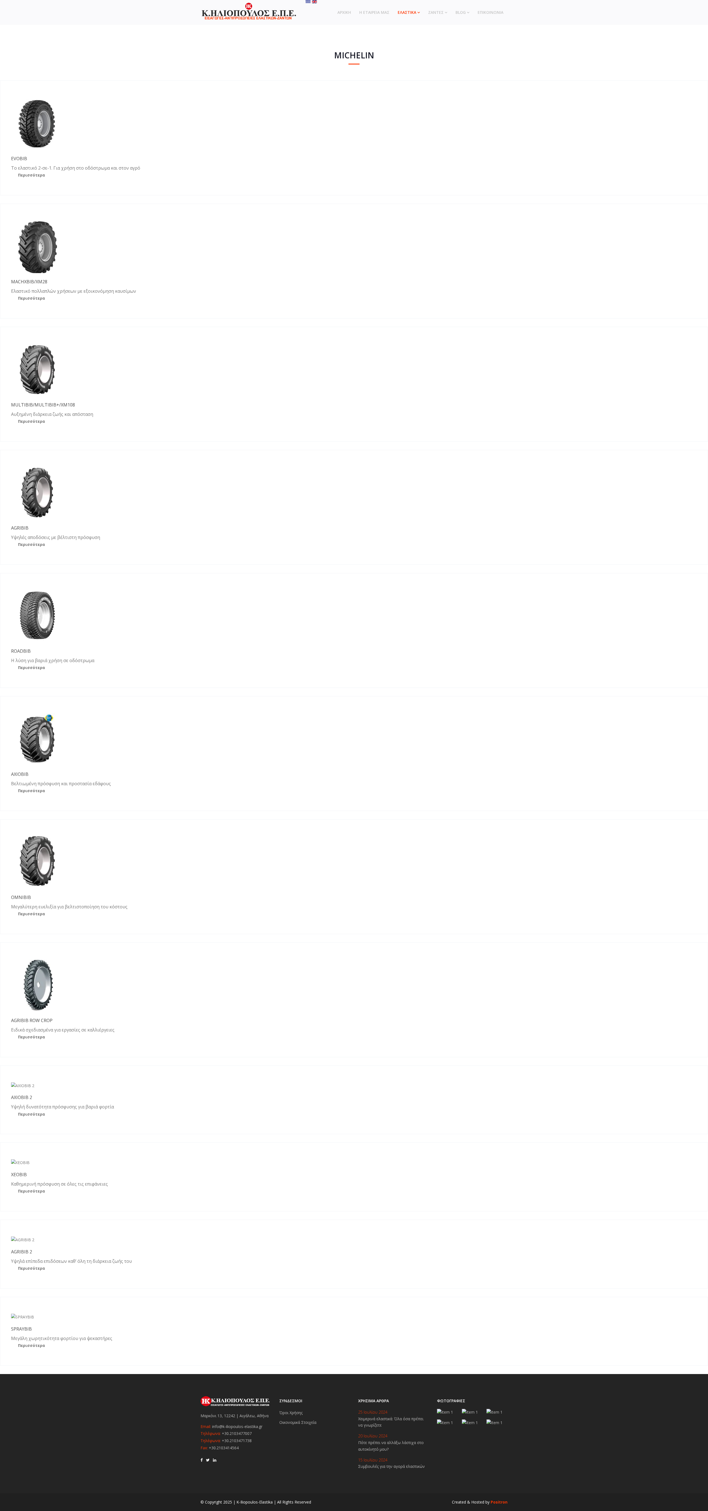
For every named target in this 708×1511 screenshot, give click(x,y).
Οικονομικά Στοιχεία (297, 1422)
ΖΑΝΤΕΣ (436, 12)
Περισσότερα (31, 175)
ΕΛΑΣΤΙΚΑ (407, 12)
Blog (460, 12)
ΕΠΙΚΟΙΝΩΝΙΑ (490, 12)
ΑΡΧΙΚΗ (344, 12)
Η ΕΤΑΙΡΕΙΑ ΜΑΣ (374, 12)
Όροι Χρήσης (291, 1412)
